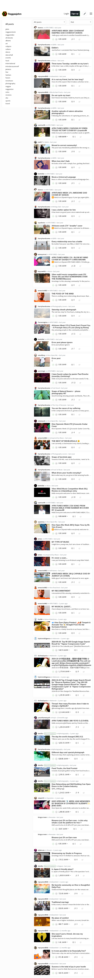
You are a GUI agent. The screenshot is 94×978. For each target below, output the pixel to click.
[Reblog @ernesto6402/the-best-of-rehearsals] (79, 447)
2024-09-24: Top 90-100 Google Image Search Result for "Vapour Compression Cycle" (71, 643)
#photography (63, 733)
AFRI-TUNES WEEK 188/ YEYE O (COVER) (70, 721)
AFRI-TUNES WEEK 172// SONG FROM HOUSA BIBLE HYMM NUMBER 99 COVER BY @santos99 (70, 508)
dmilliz (40, 733)
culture (8, 49)
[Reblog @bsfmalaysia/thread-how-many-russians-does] (84, 712)
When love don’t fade (61, 161)
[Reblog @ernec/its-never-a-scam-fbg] (79, 564)
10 (74, 497)
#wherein (56, 638)
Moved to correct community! (64, 145)
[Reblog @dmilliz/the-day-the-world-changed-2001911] (84, 743)
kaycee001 (42, 271)
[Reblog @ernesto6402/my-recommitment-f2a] (79, 597)
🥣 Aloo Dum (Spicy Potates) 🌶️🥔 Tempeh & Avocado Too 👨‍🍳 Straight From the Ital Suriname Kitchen (71, 624)
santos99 (41, 125)
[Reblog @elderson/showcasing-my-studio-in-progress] (82, 859)
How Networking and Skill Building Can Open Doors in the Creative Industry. (71, 785)
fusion (8, 78)
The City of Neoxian (59, 405)
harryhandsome (44, 45)
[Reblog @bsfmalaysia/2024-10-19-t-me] (84, 671)
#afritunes (53, 570)
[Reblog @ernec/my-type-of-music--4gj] (79, 548)
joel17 (40, 142)
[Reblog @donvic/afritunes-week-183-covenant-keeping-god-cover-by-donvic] (79, 39)
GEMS (54, 45)
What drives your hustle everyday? (66, 473)
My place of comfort (60, 918)
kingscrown (42, 817)
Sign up (74, 13)
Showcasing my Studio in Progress (67, 853)
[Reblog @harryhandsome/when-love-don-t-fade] (79, 167)
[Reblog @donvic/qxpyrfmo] (79, 201)
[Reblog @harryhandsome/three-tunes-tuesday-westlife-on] (79, 70)
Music (54, 60)
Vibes (48, 486)
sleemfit (41, 798)
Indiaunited (54, 76)
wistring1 (41, 371)
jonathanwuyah (44, 717)
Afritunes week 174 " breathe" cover (67, 226)
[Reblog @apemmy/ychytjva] (79, 533)
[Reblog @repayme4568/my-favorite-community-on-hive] (82, 893)
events (8, 58)
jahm (7, 29)
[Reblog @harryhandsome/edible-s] (79, 54)
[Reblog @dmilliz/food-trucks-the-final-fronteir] (84, 774)
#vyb (54, 717)
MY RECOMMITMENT (61, 591)
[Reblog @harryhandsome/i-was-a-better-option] (79, 216)
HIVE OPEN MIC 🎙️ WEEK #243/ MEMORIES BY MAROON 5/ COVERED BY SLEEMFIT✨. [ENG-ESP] (71, 803)
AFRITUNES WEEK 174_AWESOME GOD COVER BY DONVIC (69, 194)
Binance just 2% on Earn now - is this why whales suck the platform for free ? (70, 821)
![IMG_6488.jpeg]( (58, 789)
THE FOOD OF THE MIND (63, 294)
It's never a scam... (59, 558)
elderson (41, 850)
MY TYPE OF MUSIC (60, 542)
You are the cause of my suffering (66, 408)
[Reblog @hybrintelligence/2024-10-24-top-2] (84, 695)
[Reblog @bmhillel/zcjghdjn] (79, 349)
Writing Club (56, 207)
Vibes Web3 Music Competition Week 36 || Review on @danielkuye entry (69, 490)
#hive (50, 271)
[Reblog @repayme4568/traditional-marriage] (82, 908)
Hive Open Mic (52, 355)
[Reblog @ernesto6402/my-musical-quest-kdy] (79, 613)
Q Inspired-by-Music (56, 438)
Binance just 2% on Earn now (64, 837)
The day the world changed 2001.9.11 (67, 737)
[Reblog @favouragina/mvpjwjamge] (80, 334)
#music (49, 850)
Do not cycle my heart (61, 95)
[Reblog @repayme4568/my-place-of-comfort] (82, 924)
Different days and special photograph (68, 752)
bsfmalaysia (43, 656)
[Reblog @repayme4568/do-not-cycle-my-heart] (79, 101)
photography (10, 83)
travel (8, 103)
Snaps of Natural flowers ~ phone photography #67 (66, 392)
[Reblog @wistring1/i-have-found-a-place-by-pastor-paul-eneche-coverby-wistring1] (80, 382)
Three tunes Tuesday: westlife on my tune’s (70, 64)
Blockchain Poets (56, 92)
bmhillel (41, 174)
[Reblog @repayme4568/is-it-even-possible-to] (82, 957)
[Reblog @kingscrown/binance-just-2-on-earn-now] (81, 844)
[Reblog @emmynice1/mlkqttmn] (80, 266)
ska (7, 98)
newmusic (9, 81)
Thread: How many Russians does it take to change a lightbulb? (70, 705)
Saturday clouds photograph (64, 310)
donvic (40, 27)
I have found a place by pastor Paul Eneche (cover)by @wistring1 (70, 375)
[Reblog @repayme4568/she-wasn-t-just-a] (81, 942)
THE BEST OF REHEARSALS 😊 (66, 441)
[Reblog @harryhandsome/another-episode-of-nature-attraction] (79, 119)
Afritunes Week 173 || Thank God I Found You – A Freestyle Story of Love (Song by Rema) (71, 326)
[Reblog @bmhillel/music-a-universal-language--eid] (79, 183)
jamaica (8, 69)
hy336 (40, 619)
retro (7, 92)
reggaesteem (11, 32)
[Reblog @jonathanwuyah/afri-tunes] (84, 727)
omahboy (41, 355)
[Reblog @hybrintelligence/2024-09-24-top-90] (82, 650)
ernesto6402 (42, 290)
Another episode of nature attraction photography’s (67, 112)
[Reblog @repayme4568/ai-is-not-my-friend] (79, 86)
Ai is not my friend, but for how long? (68, 79)
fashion (8, 75)
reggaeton (9, 89)
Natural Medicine (51, 619)
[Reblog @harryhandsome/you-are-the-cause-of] (79, 414)
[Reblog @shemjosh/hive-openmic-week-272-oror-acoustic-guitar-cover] (79, 432)
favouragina (42, 322)
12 (74, 382)
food (7, 61)
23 (74, 266)
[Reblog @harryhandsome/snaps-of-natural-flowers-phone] (79, 399)
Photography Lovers (59, 306)
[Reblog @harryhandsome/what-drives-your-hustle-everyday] (79, 479)
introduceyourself (12, 66)
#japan (60, 866)
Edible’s (55, 48)
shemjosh (41, 421)
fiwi (7, 72)
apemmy (41, 522)
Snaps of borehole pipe (61, 457)
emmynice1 (42, 254)
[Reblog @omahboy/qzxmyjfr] (79, 364)
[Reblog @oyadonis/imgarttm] (79, 232)
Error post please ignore (62, 342)
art (7, 43)
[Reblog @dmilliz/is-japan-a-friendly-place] (84, 875)
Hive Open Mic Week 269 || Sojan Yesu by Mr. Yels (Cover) (71, 526)
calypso (8, 46)
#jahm (47, 142)
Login (66, 13)
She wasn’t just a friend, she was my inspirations (67, 935)
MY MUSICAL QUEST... (61, 607)
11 (74, 334)
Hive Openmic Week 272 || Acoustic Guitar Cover (70, 425)
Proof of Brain (57, 470)
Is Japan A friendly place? (62, 869)
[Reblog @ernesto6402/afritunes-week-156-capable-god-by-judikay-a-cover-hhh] (79, 582)
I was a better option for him (64, 210)
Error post (56, 358)
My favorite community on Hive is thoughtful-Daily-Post (71, 886)
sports (8, 101)
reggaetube (10, 35)
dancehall (9, 55)
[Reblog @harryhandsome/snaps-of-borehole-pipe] (79, 463)
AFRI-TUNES (49, 27)
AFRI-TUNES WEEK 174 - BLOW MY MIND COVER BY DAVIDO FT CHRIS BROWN (70, 258)
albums (8, 40)
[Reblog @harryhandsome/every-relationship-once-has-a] (79, 248)
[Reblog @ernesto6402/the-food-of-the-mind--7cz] (79, 300)
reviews (9, 95)
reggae (8, 86)
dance (8, 52)
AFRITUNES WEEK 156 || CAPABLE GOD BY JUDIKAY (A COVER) (71, 575)
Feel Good (56, 388)
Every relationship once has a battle (67, 241)
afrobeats (9, 38)
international (10, 63)
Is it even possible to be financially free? (69, 951)
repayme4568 (43, 76)
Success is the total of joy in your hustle (69, 967)
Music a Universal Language (64, 177)
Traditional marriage (60, 902)
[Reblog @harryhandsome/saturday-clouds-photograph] (79, 316)
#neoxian (52, 817)
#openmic (50, 798)
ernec (40, 539)
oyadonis (41, 223)
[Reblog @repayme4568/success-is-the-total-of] (82, 973)
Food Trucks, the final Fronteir (64, 768)
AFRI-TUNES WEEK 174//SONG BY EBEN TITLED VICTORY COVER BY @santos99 (69, 129)
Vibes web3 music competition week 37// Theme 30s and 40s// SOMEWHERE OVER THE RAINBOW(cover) (70, 276)
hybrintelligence (44, 638)
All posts (10, 24)
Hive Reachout (54, 587)
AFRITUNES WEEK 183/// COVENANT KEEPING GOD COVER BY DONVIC (68, 32)
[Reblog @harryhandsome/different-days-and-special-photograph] (82, 759)
